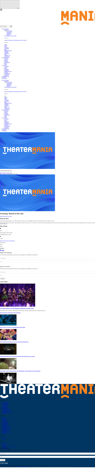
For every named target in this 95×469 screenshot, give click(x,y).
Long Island (6, 47)
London (3, 438)
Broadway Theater (5, 402)
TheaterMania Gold (5, 76)
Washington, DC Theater (6, 411)
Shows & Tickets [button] (5, 28)
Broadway (10, 30)
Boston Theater (5, 405)
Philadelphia (6, 51)
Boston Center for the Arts (4, 240)
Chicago (5, 45)
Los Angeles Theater (5, 404)
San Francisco (6, 53)
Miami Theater (4, 407)
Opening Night (4, 419)
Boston (5, 44)
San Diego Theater (5, 429)
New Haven (6, 75)
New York (4, 437)
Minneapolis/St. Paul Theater (7, 412)
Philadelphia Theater (5, 408)
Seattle (5, 54)
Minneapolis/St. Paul (8, 50)
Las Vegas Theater (5, 406)
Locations (6, 29)
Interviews (6, 60)
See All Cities (6, 56)
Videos (5, 64)
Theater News (4, 417)
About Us (4, 447)
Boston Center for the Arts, (4, 172)
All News (4, 433)
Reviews (5, 59)
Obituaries (6, 61)
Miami (5, 49)
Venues (5, 35)
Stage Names (4, 443)
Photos (5, 63)
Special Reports (7, 62)
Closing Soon (9, 33)
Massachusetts (12, 240)
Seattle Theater (4, 410)
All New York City (23, 40)
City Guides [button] (4, 65)
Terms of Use (24, 466)
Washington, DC (7, 55)
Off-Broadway (11, 40)
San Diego (6, 52)
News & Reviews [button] (5, 57)
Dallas (5, 46)
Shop (3, 444)
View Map (2, 248)
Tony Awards (4, 78)
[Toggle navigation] (1, 10)
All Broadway (9, 32)
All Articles (6, 58)
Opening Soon (9, 31)
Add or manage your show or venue (8, 446)
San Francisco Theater (6, 409)
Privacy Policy (19, 466)
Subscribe (3, 264)
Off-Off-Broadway (17, 40)
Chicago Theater (5, 403)
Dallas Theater (4, 424)
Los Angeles (6, 48)
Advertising (4, 445)
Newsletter (4, 77)
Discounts (8, 34)
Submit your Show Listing (11, 35)
